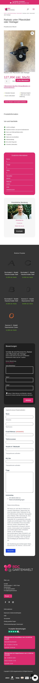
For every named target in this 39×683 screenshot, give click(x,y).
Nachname (9, 427)
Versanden (10, 550)
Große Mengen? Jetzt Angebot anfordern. (15, 101)
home (5, 13)
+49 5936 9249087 (10, 589)
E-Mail (8, 385)
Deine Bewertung (11, 361)
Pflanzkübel (19, 13)
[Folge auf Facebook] (5, 602)
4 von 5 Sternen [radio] (11, 362)
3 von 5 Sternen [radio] (9, 362)
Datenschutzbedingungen (17, 499)
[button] (32, 33)
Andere (8, 184)
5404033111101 (10, 189)
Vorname (8, 420)
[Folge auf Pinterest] (9, 602)
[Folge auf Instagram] (12, 602)
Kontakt (19, 231)
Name (8, 377)
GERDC (8, 178)
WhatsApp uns (19, 220)
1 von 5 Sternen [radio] (6, 362)
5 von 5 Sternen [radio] (13, 362)
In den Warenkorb (23, 80)
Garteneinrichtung (11, 13)
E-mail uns (19, 223)
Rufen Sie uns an (19, 226)
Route (7, 596)
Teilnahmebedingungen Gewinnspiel (13, 624)
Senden (28, 400)
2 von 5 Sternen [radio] (8, 362)
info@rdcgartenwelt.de (11, 590)
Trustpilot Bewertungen (17, 629)
